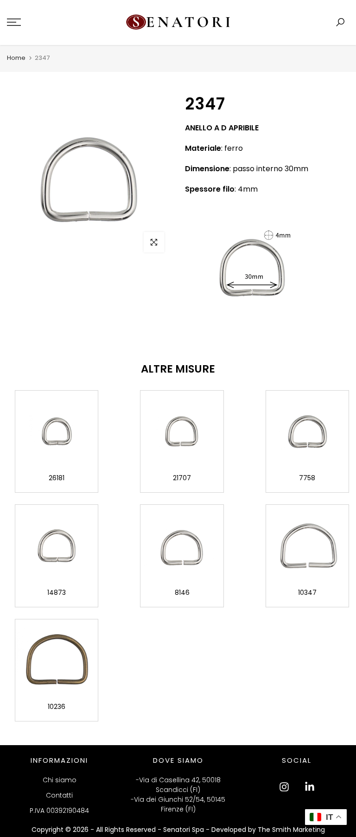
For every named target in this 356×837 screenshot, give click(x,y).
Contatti (59, 795)
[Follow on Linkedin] (309, 786)
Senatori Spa (184, 829)
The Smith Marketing (291, 829)
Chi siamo (59, 780)
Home (16, 57)
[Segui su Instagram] (284, 786)
